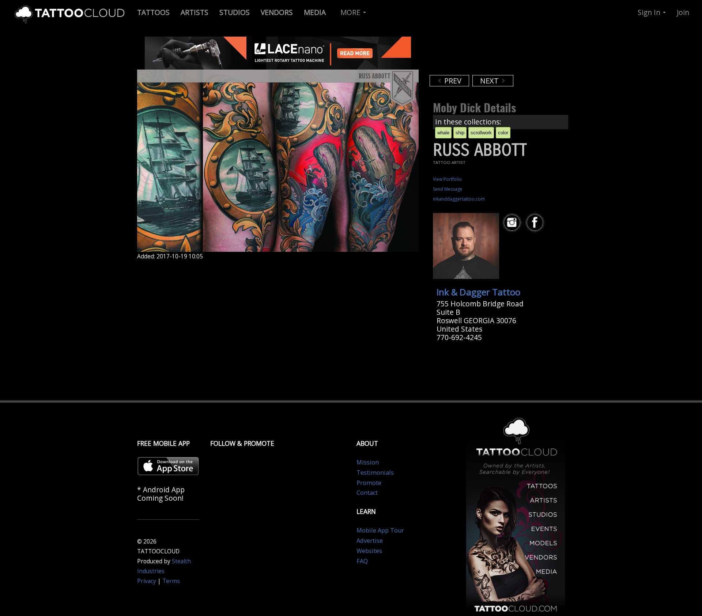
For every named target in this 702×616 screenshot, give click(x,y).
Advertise (369, 541)
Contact (367, 493)
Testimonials (375, 472)
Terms (171, 581)
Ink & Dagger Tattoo (478, 292)
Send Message (448, 189)
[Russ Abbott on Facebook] (536, 223)
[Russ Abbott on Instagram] (513, 223)
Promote (368, 483)
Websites (369, 551)
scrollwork (481, 132)
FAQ (362, 561)
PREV (451, 81)
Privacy (146, 581)
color (503, 132)
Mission (367, 462)
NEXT (490, 81)
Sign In (650, 12)
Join (683, 12)
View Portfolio (447, 179)
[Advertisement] (488, 55)
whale (443, 132)
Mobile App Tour (380, 530)
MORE (351, 12)
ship (460, 132)
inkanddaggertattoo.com (459, 199)
